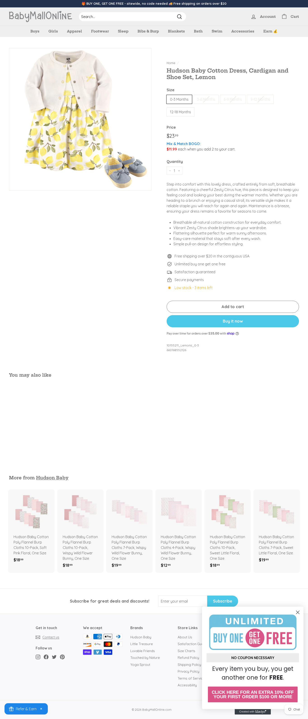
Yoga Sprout (140, 664)
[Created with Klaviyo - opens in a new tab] (253, 711)
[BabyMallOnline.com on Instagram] (38, 656)
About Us (185, 637)
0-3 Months (179, 99)
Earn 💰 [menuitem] (270, 31)
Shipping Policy (189, 664)
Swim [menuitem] (217, 31)
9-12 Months (260, 99)
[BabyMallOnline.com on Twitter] (54, 656)
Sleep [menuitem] (123, 31)
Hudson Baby (52, 477)
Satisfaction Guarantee (196, 644)
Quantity (175, 161)
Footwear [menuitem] (100, 31)
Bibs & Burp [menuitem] (148, 31)
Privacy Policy (188, 671)
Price (171, 127)
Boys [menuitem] (34, 31)
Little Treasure (141, 644)
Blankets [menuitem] (176, 31)
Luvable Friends (142, 651)
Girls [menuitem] (53, 31)
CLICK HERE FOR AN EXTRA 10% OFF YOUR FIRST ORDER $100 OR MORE (253, 694)
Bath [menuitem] (198, 31)
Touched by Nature (145, 657)
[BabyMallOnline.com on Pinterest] (62, 656)
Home (171, 63)
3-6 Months (206, 99)
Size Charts (186, 651)
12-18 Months (180, 112)
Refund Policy (188, 657)
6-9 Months (233, 99)
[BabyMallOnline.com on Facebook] (46, 656)
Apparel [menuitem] (74, 31)
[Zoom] (80, 119)
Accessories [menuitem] (242, 31)
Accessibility (187, 685)
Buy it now (233, 321)
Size (171, 89)
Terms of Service (191, 678)
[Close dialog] (298, 612)
